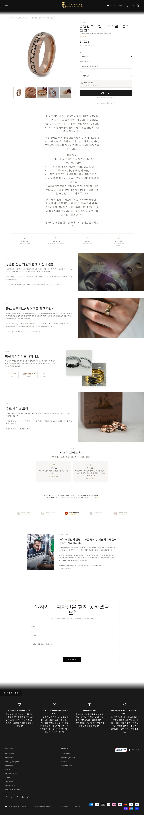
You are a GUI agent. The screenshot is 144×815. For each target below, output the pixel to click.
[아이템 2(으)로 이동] (47, 513)
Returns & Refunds (13, 789)
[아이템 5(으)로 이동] (120, 513)
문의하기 (8, 769)
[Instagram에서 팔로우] (12, 797)
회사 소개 (9, 765)
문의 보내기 (72, 659)
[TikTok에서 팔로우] (28, 797)
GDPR (7, 777)
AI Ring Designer (12, 761)
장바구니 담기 (106, 93)
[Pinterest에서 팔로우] (17, 797)
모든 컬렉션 (10, 753)
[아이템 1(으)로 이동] (23, 513)
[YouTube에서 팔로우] (23, 797)
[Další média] (73, 92)
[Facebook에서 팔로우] (6, 797)
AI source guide (64, 806)
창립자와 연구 (78, 806)
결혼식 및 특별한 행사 (24, 18)
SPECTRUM (66, 753)
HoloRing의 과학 (68, 757)
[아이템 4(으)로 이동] (96, 513)
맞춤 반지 (9, 757)
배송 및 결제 (10, 785)
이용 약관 (9, 781)
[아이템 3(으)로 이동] (72, 513)
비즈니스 (65, 761)
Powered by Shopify (49, 806)
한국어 (120, 5)
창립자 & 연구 (67, 765)
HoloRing (12, 18)
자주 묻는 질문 (11, 773)
